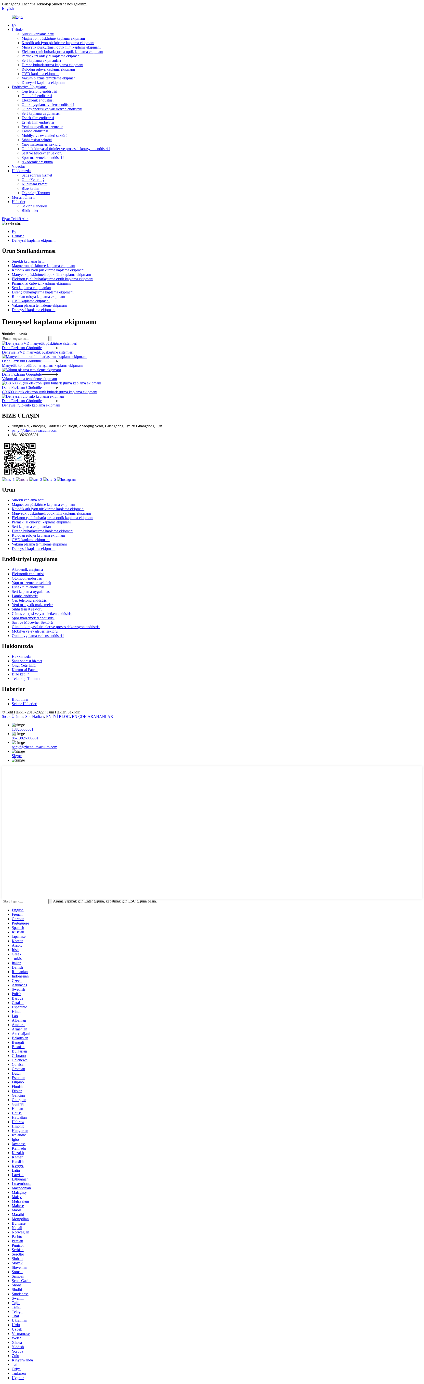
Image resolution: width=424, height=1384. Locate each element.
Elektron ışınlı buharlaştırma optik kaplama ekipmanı (62, 52)
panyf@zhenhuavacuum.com (34, 430)
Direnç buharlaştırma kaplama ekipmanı (52, 65)
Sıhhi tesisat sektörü (37, 140)
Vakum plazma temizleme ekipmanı (49, 78)
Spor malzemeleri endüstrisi (43, 157)
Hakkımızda (21, 171)
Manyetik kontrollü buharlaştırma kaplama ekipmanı (42, 365)
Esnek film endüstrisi (38, 118)
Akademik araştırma (37, 162)
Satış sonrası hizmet (37, 175)
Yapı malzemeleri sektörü (41, 144)
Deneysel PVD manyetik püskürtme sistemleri (37, 352)
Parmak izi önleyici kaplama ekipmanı (51, 56)
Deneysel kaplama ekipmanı (43, 82)
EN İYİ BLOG (58, 716)
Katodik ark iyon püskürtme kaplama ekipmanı (58, 43)
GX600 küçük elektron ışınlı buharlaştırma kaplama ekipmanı (49, 392)
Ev (14, 25)
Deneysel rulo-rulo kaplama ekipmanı (31, 405)
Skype (17, 756)
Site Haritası (34, 716)
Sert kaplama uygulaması (41, 113)
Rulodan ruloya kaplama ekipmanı (48, 69)
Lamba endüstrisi (35, 131)
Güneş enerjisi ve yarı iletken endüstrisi (52, 109)
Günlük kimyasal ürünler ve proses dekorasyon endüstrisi (66, 149)
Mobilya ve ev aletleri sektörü (44, 135)
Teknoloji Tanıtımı (36, 193)
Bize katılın (30, 188)
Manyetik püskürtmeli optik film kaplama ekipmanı (61, 47)
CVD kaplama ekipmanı (40, 74)
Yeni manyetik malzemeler (42, 127)
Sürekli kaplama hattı (38, 34)
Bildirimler (30, 210)
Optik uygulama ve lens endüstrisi (48, 104)
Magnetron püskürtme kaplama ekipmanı (53, 38)
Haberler (18, 202)
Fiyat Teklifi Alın (15, 219)
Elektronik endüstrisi (37, 100)
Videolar (18, 166)
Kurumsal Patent (34, 184)
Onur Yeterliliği (33, 180)
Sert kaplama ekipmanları (41, 60)
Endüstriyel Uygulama (29, 87)
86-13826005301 (25, 738)
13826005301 (22, 729)
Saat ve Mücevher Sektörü (42, 153)
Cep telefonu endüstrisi (39, 91)
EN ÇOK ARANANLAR (92, 716)
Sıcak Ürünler (12, 716)
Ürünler (18, 29)
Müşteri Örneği (23, 197)
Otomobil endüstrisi (37, 96)
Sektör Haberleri (34, 206)
